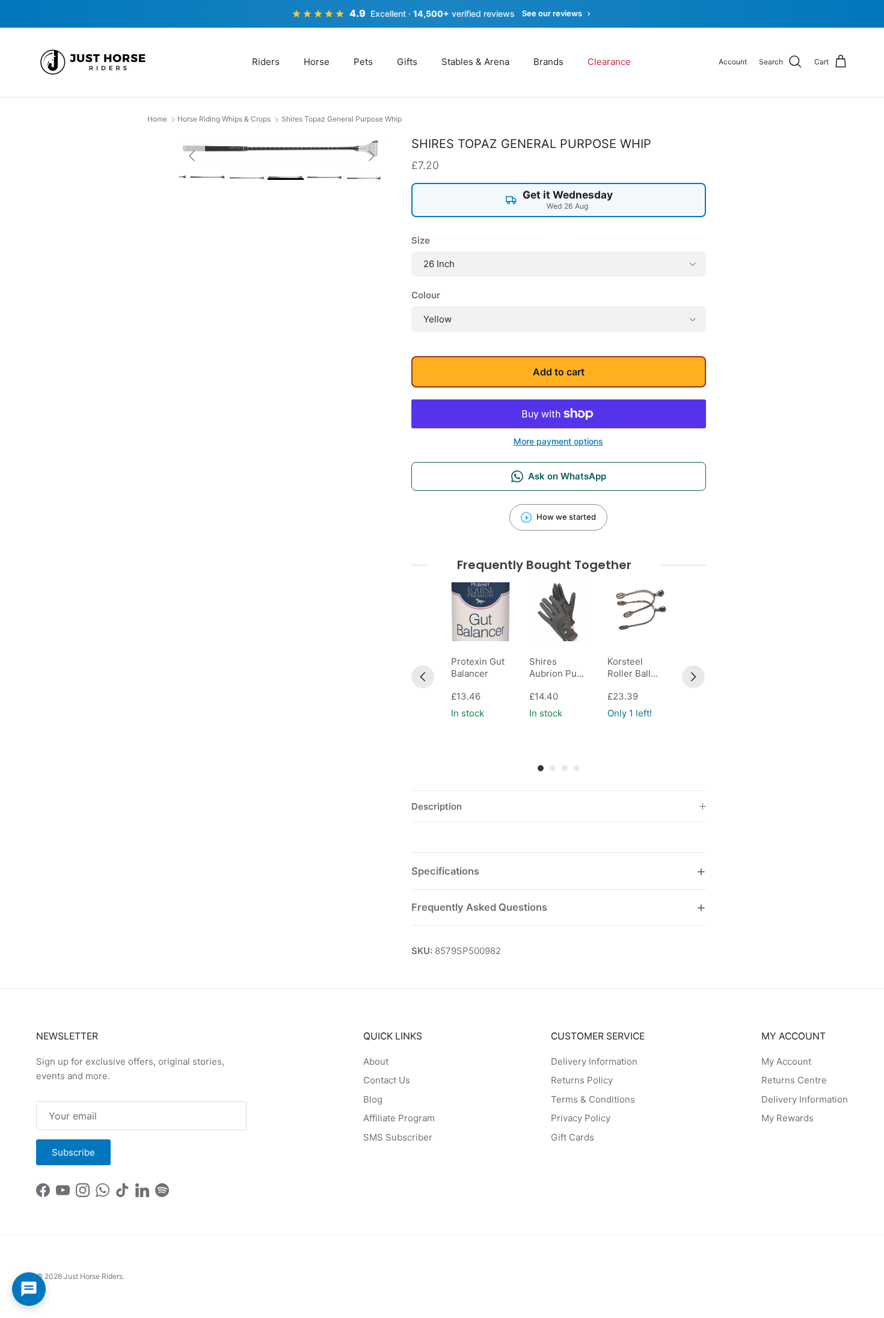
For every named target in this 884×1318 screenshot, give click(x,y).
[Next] (693, 676)
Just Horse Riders (93, 1276)
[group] (480, 652)
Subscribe (73, 1152)
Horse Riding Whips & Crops (224, 118)
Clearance (609, 61)
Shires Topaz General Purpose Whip (341, 118)
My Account (786, 1061)
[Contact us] (29, 1289)
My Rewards (787, 1118)
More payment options (558, 441)
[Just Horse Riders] (94, 62)
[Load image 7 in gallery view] (282, 150)
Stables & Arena (475, 61)
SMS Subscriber (397, 1137)
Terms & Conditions (593, 1099)
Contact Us (386, 1080)
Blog (372, 1099)
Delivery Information (594, 1061)
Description (436, 806)
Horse (317, 61)
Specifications (445, 871)
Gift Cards (572, 1137)
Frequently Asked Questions (479, 907)
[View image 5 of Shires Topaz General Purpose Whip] (207, 177)
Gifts (407, 61)
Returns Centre (794, 1080)
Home (157, 118)
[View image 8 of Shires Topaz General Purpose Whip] (325, 177)
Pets (363, 61)
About (375, 1061)
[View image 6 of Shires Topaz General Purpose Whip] (247, 177)
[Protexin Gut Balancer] (480, 611)
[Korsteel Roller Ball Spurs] (636, 611)
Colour (425, 295)
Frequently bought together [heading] (544, 565)
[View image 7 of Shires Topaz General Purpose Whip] (286, 177)
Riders (266, 61)
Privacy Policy (580, 1118)
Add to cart (559, 372)
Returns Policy (582, 1080)
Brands (548, 61)
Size (420, 240)
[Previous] (422, 676)
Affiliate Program (399, 1118)
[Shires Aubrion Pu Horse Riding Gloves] (558, 611)
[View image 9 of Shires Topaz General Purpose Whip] (364, 178)
